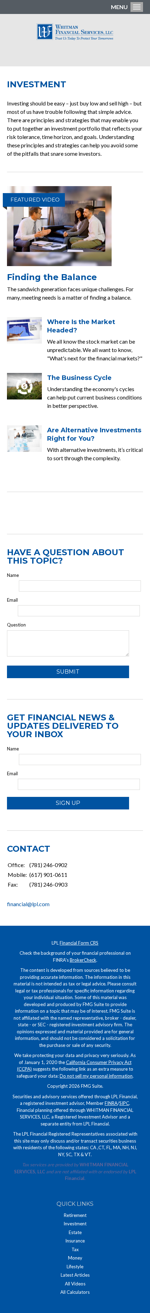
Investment (75, 1223)
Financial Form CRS (79, 943)
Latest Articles (75, 1275)
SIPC (124, 1103)
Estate (75, 1232)
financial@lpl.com (28, 904)
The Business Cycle (79, 378)
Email (12, 600)
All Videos (75, 1283)
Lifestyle (75, 1266)
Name (13, 575)
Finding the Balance (52, 277)
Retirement (75, 1215)
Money (75, 1258)
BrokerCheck (83, 960)
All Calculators (75, 1292)
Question (16, 625)
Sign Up (68, 803)
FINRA (111, 1103)
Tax (75, 1249)
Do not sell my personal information (96, 1076)
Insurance (75, 1241)
